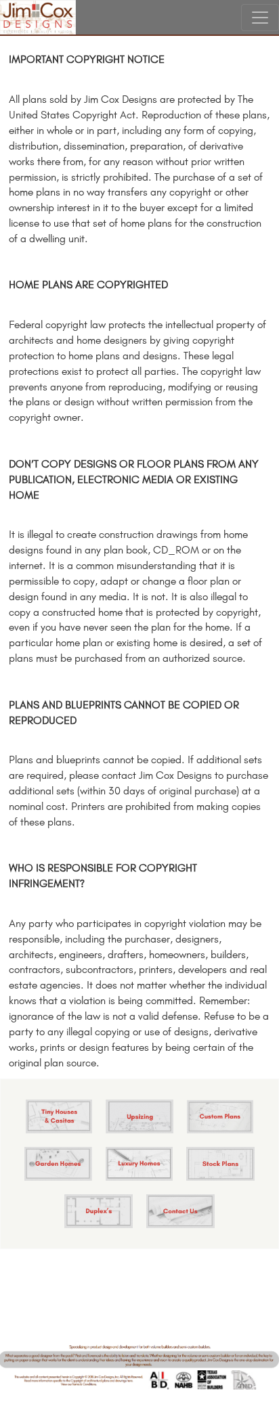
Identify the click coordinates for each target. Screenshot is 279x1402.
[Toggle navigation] (260, 17)
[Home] (38, 17)
